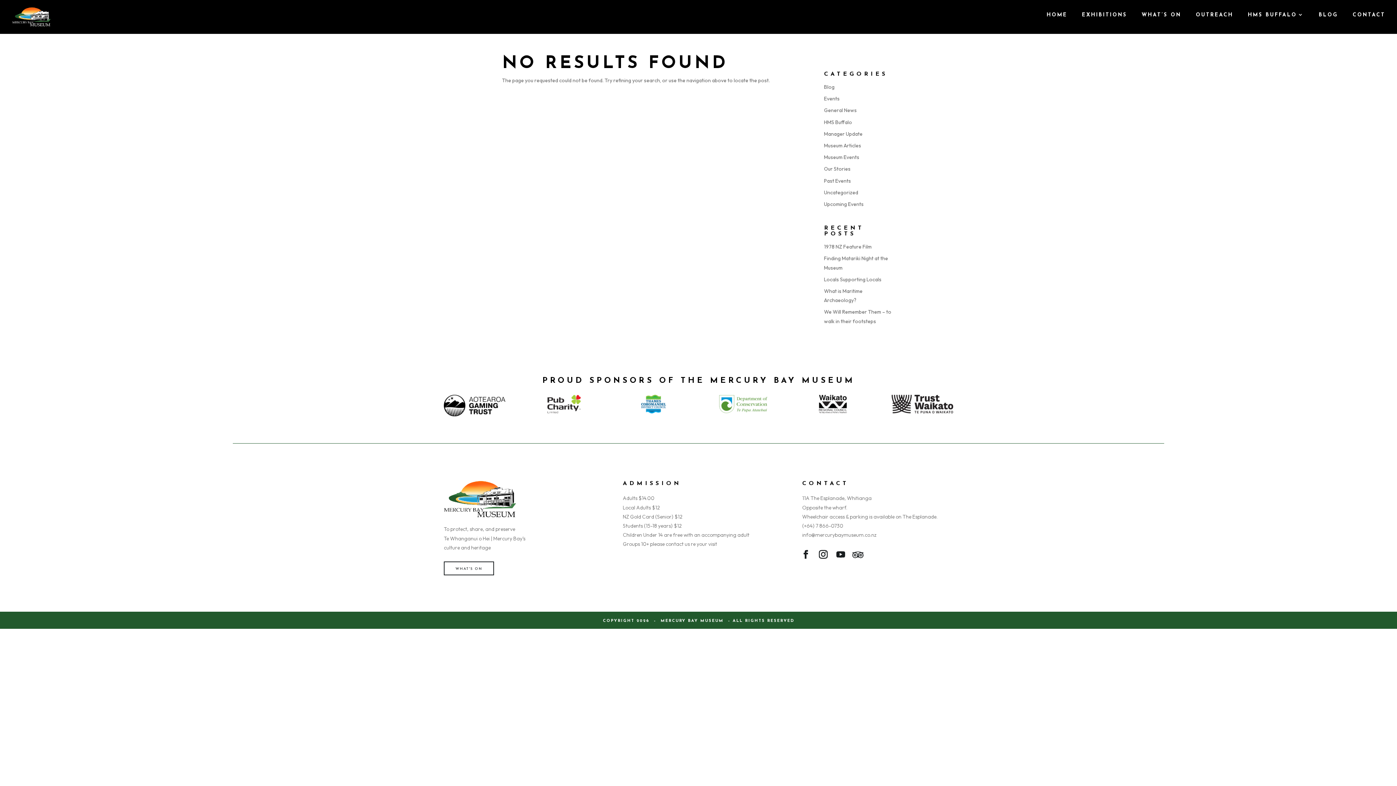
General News (840, 110)
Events (832, 98)
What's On (468, 569)
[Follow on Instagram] (823, 556)
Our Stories (837, 169)
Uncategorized (841, 192)
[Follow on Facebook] (806, 556)
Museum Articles (842, 145)
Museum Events (841, 157)
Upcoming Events (844, 204)
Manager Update (843, 134)
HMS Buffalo (838, 122)
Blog (829, 87)
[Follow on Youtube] (840, 556)
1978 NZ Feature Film (848, 246)
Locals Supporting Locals (852, 279)
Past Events (837, 181)
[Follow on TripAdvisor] (858, 556)
